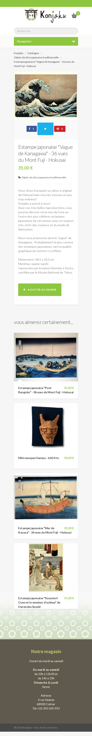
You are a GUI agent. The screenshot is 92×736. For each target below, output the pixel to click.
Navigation (24, 41)
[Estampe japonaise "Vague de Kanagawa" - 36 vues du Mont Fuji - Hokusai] (46, 95)
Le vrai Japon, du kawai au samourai (64, 15)
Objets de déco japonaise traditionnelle (43, 177)
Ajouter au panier (40, 289)
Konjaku (18, 53)
